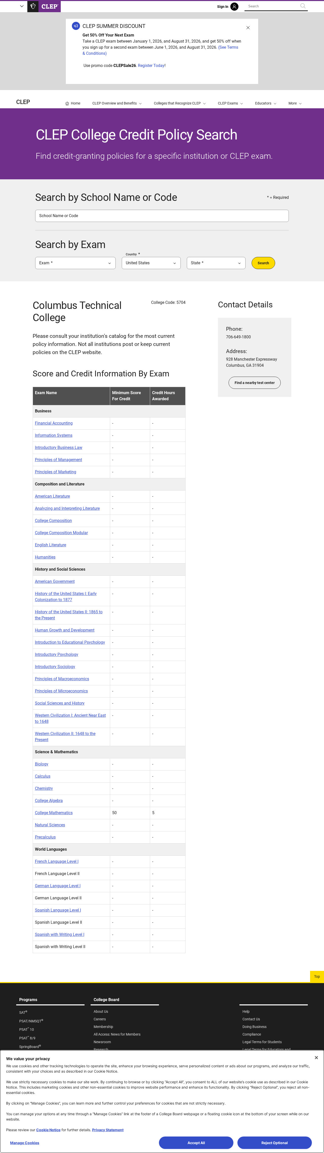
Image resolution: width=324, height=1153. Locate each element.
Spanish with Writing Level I (59, 934)
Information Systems (53, 435)
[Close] (316, 1057)
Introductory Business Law (58, 447)
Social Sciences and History (60, 703)
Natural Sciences (50, 825)
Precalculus (45, 837)
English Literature (50, 545)
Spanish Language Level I (58, 910)
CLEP (23, 102)
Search (263, 263)
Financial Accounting (54, 423)
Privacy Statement (108, 1130)
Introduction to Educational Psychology (70, 642)
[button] (295, 99)
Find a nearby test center (255, 383)
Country (131, 254)
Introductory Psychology (56, 654)
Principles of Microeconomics (61, 691)
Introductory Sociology (55, 666)
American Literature (52, 496)
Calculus (42, 776)
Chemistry (44, 788)
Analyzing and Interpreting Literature (67, 508)
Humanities (45, 557)
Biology (41, 764)
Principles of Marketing (55, 471)
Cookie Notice (48, 1130)
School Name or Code (58, 215)
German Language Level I (57, 885)
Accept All (196, 1143)
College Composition (53, 520)
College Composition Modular (61, 532)
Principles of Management (58, 459)
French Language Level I (56, 861)
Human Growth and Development (64, 630)
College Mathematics (54, 812)
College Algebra (49, 800)
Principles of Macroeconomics (62, 678)
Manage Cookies (24, 1143)
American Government (55, 581)
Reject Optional (274, 1143)
